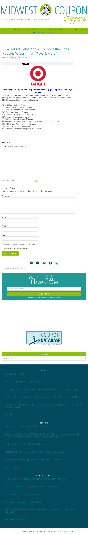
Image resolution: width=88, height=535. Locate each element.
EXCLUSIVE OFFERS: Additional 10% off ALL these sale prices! (33, 452)
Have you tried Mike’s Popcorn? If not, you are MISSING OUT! (33, 459)
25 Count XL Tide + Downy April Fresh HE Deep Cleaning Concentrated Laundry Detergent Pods (42, 406)
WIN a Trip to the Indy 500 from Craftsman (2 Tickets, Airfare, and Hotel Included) (39, 511)
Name (4, 217)
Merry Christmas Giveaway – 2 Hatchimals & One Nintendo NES (35, 478)
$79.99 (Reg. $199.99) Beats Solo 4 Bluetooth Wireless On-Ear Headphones (40, 389)
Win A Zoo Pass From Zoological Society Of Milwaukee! (30, 486)
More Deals (8, 415)
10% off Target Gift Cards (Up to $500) (22, 381)
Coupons (12, 181)
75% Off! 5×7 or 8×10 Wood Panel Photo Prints (27, 426)
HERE (18, 98)
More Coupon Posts (12, 467)
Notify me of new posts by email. (16, 248)
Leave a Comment (22, 58)
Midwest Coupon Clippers (44, 14)
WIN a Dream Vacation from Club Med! (23, 502)
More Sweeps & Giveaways (14, 520)
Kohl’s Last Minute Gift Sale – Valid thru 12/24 (26, 444)
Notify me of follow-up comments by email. (20, 244)
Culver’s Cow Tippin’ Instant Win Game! (23, 494)
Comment (6, 196)
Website (5, 235)
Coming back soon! (13, 373)
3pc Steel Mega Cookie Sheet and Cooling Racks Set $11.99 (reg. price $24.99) (41, 397)
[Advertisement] (44, 1)
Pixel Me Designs (67, 531)
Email (4, 226)
